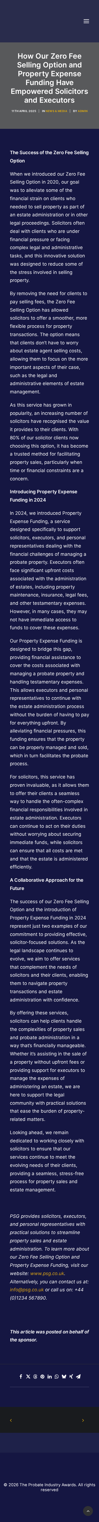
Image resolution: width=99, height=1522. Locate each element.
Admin (83, 111)
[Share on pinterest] (42, 1376)
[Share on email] (78, 1376)
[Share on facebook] (21, 1376)
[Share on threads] (35, 1376)
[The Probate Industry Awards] (23, 21)
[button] (86, 21)
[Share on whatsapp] (56, 1376)
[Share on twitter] (28, 1376)
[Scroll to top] (88, 1510)
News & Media (56, 111)
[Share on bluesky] (64, 1376)
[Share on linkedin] (49, 1376)
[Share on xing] (71, 1376)
